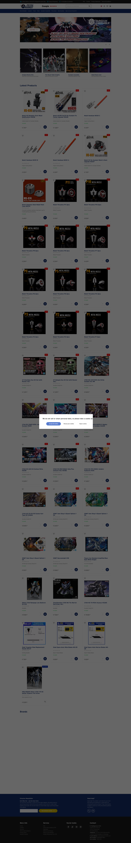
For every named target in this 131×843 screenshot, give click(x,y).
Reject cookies (83, 423)
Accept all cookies (53, 423)
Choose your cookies (69, 423)
